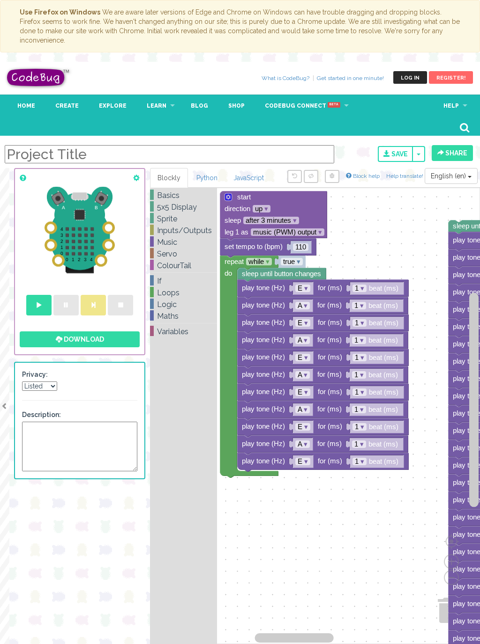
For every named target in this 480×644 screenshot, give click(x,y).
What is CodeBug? (285, 78)
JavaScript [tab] (248, 178)
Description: (41, 414)
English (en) (449, 176)
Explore (113, 105)
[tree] (183, 263)
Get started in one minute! (350, 78)
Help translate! (405, 176)
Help (451, 105)
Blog (199, 105)
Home (26, 105)
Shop (236, 105)
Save (399, 154)
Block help (366, 176)
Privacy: (35, 374)
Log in (410, 78)
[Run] (39, 305)
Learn (156, 105)
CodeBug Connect (301, 105)
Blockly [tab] (169, 178)
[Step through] (93, 305)
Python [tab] (207, 178)
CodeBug (38, 77)
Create (67, 105)
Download (83, 339)
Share (455, 153)
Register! (450, 78)
